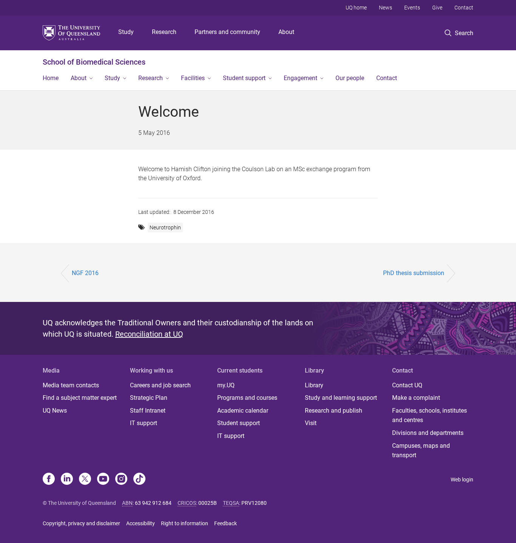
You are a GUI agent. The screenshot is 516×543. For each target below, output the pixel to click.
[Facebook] (49, 479)
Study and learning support (341, 397)
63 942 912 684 (153, 503)
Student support (244, 78)
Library (314, 385)
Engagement (300, 78)
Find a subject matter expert (80, 397)
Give (437, 8)
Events (412, 8)
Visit (311, 423)
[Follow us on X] (85, 479)
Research (164, 32)
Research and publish (333, 410)
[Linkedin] (67, 479)
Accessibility (140, 523)
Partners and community (227, 32)
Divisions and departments (427, 432)
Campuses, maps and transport (421, 450)
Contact (463, 8)
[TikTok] (139, 479)
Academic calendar (242, 410)
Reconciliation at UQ (149, 334)
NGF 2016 (85, 273)
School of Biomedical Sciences (94, 62)
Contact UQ (407, 385)
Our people (349, 78)
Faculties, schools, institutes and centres (429, 415)
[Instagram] (121, 479)
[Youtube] (103, 479)
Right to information (184, 523)
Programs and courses (247, 397)
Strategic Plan (148, 397)
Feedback (225, 523)
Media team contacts (71, 385)
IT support (143, 423)
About (286, 32)
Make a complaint (416, 397)
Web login (462, 479)
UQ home (356, 8)
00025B (207, 503)
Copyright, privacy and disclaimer (81, 523)
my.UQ (226, 385)
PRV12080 (254, 503)
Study (126, 32)
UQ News (55, 410)
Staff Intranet (147, 410)
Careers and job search (160, 385)
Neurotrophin (165, 227)
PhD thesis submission (413, 273)
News (385, 8)
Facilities (193, 78)
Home (51, 78)
